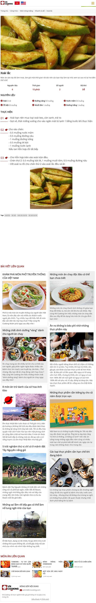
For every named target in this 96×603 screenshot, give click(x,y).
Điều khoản (36, 599)
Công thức (14, 11)
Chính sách (45, 599)
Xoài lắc (49, 11)
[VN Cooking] (7, 3)
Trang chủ (4, 11)
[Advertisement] (48, 242)
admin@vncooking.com (31, 590)
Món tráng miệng (26, 11)
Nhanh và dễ (39, 11)
